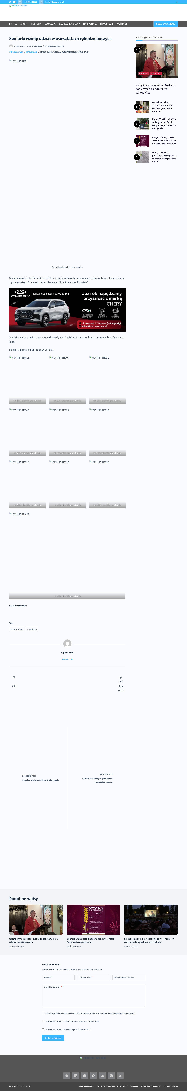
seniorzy (32, 629)
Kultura (60, 46)
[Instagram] (84, 1075)
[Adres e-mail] (102, 1075)
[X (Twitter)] (14, 2)
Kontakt (134, 1086)
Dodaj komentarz (53, 987)
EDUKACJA (50, 23)
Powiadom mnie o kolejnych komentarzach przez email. (72, 1021)
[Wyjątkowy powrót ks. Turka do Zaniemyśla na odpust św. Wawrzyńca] (36, 920)
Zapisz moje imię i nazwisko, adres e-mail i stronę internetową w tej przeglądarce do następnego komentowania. (90, 1013)
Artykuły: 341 (67, 659)
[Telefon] (111, 1075)
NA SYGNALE (90, 23)
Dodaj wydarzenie (86, 1086)
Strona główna (171, 1086)
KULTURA (36, 23)
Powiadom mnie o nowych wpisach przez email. (68, 1029)
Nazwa (48, 977)
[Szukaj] (177, 2)
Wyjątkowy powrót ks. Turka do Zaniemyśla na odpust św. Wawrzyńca (156, 89)
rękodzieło (17, 629)
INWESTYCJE (106, 23)
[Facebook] (10, 2)
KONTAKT (122, 23)
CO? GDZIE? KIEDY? (69, 23)
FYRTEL (13, 23)
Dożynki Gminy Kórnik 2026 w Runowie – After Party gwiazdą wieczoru (164, 140)
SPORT (24, 23)
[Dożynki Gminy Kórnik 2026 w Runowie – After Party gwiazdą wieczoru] (93, 920)
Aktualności (50, 46)
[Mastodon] (93, 1075)
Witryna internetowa (124, 977)
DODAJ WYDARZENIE (165, 24)
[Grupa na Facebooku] (120, 1075)
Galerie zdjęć (156, 73)
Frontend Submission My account (112, 1086)
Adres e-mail (86, 977)
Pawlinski (27, 1086)
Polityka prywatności (151, 1086)
